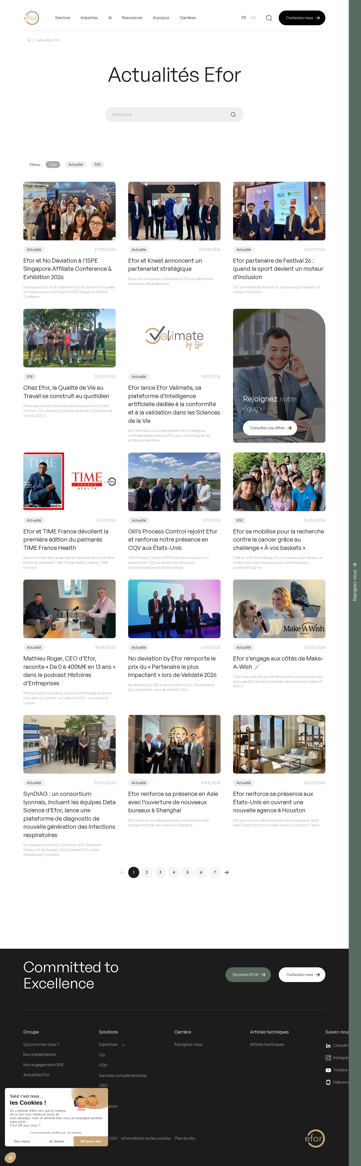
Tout (53, 164)
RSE (98, 164)
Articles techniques (267, 1044)
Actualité (76, 164)
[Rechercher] (269, 18)
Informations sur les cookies (146, 1138)
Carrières (188, 17)
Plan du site (185, 1138)
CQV (103, 1065)
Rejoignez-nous (188, 1044)
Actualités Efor (36, 1074)
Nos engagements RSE (43, 1064)
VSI (102, 1055)
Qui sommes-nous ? (41, 1044)
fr (244, 17)
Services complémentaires (123, 1075)
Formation (108, 1106)
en (253, 17)
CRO (103, 1085)
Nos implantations (39, 1054)
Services (62, 17)
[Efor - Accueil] (39, 18)
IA (110, 17)
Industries (89, 17)
